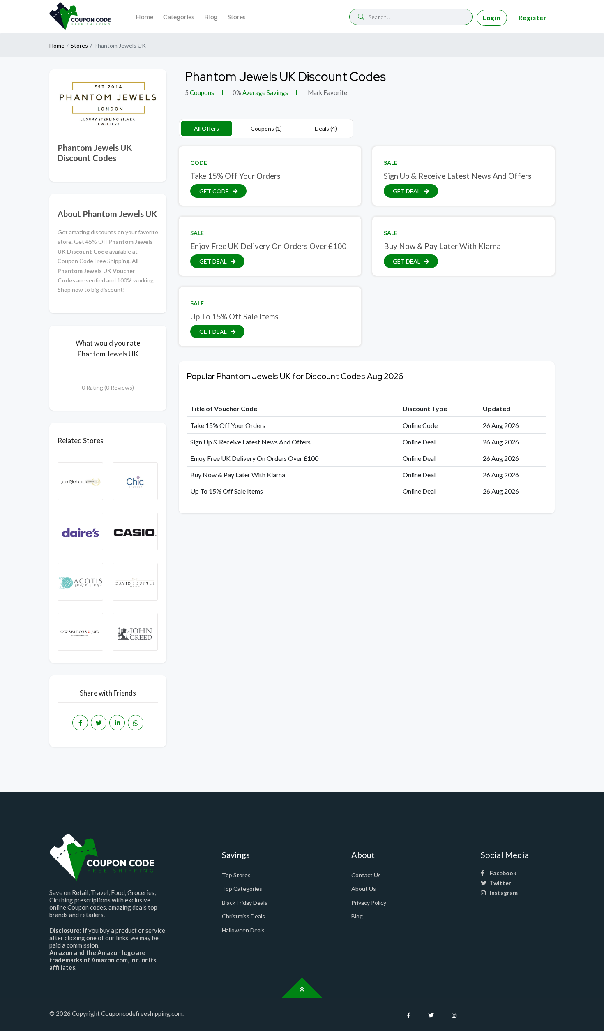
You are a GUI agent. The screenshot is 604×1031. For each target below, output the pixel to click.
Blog (211, 17)
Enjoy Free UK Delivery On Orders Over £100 (268, 246)
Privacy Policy (368, 902)
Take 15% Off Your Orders (235, 175)
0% (237, 92)
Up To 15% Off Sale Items (234, 316)
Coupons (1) (266, 128)
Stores (237, 17)
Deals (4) (326, 128)
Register (532, 17)
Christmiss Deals (243, 916)
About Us (363, 888)
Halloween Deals (243, 930)
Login (492, 17)
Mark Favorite (327, 92)
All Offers (206, 128)
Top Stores (236, 874)
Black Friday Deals (244, 902)
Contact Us (366, 874)
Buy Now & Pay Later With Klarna (442, 246)
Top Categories (242, 888)
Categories (178, 17)
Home (144, 17)
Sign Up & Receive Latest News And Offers (458, 175)
